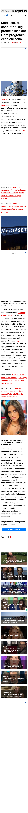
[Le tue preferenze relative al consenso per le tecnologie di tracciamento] (26, 609)
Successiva (13, 529)
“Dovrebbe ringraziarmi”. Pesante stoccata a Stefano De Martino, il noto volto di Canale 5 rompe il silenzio (13, 192)
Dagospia (19, 341)
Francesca (12, 42)
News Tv (4, 99)
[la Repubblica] (19, 11)
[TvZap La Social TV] (6, 15)
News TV (18, 42)
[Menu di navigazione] (25, 15)
